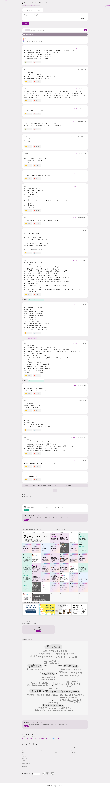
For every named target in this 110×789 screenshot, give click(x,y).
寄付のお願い (73, 752)
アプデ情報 (24, 756)
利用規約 (23, 763)
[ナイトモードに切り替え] (39, 5)
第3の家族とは (73, 750)
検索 (85, 30)
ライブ (41, 750)
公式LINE (26, 519)
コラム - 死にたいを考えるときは (36, 299)
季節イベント (24, 758)
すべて (27, 30)
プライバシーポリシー (30, 763)
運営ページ (26, 509)
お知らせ (23, 752)
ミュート (30, 5)
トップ (23, 750)
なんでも (24, 5)
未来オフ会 (24, 760)
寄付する (26, 726)
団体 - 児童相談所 (32, 338)
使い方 (24, 485)
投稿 (26, 23)
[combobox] (83, 19)
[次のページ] (55, 490)
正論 (34, 5)
